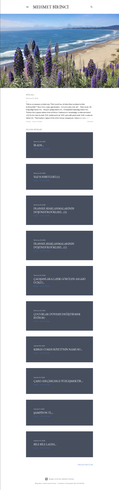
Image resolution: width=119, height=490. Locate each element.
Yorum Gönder (37, 121)
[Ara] (91, 6)
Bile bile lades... (45, 444)
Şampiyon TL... (43, 412)
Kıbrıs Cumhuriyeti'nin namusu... (58, 349)
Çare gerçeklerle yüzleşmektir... (58, 381)
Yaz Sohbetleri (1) (47, 177)
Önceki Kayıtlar (85, 465)
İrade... (39, 145)
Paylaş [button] (28, 121)
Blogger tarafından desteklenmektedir (61, 479)
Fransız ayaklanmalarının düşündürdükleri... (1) (54, 245)
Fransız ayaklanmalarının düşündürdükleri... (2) (54, 210)
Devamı (90, 121)
